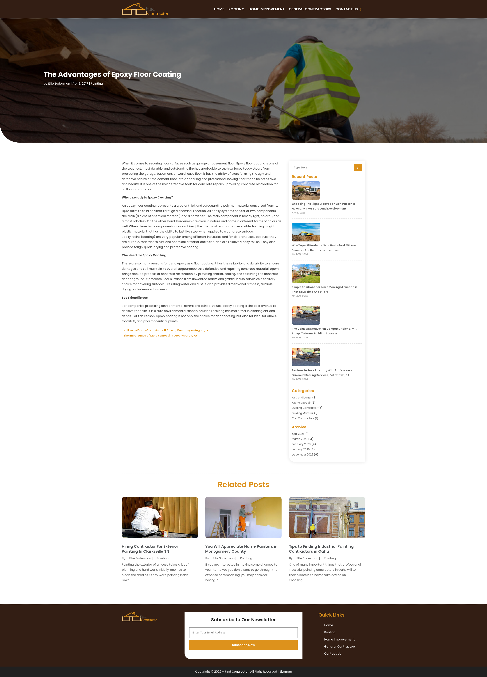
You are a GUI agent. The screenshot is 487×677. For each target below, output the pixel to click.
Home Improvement (267, 9)
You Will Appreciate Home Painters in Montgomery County (241, 549)
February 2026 (301, 444)
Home (219, 9)
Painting (97, 83)
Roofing (236, 9)
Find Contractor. (237, 671)
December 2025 (302, 454)
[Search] (358, 167)
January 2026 (301, 449)
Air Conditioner (301, 397)
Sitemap (285, 671)
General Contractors (310, 9)
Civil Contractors (303, 418)
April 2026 (298, 434)
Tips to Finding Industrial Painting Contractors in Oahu (321, 549)
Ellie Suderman (59, 83)
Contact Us (346, 9)
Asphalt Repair (301, 403)
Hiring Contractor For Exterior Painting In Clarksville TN (150, 549)
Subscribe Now (243, 645)
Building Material (302, 413)
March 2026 (299, 439)
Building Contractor (305, 408)
